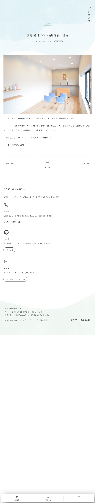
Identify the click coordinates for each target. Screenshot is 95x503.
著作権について (42, 320)
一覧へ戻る (47, 167)
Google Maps (37, 312)
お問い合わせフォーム (17, 279)
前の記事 (9, 163)
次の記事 (85, 163)
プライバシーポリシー (27, 320)
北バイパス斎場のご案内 (14, 144)
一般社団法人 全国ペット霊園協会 (25, 315)
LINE (11, 250)
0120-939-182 (12, 221)
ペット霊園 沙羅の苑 (13, 308)
